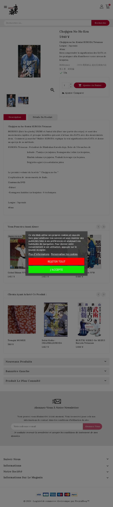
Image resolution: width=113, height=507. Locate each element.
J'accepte (56, 269)
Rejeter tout (56, 261)
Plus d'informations (39, 254)
